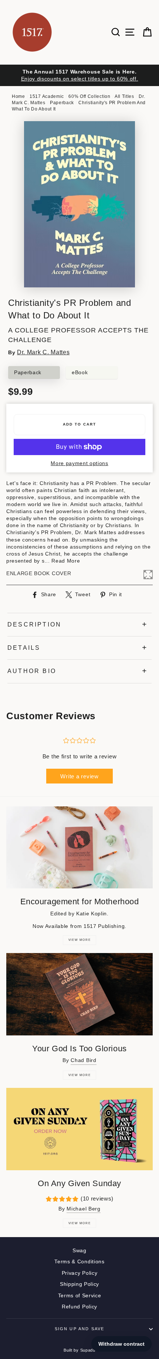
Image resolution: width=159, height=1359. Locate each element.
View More (79, 940)
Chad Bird (83, 1060)
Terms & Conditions (79, 1261)
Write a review (79, 776)
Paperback (62, 102)
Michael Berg (83, 1209)
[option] (79, 75)
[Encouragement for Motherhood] (79, 847)
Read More (65, 561)
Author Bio (31, 671)
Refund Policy (79, 1307)
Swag (79, 1250)
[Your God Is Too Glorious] (79, 994)
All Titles (124, 96)
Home (18, 96)
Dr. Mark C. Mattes (43, 352)
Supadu (87, 1350)
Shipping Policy (79, 1284)
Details (23, 648)
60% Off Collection (89, 96)
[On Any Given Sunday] (79, 1129)
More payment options (79, 463)
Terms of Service (79, 1295)
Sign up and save (80, 1328)
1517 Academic (47, 96)
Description (34, 624)
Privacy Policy (80, 1273)
